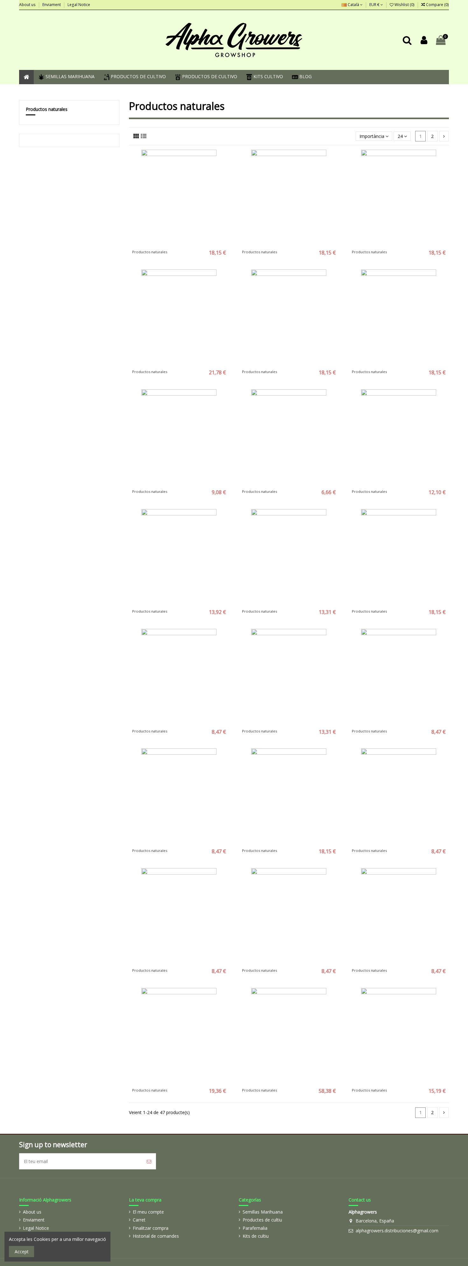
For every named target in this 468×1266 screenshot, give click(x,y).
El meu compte (148, 1212)
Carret (139, 1220)
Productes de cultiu (262, 1220)
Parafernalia (255, 1228)
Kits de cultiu (256, 1236)
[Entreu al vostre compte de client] (424, 40)
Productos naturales (46, 109)
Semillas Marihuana (263, 1212)
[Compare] (178, 244)
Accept (22, 1252)
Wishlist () (404, 4)
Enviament (52, 4)
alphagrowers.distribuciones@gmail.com (397, 1231)
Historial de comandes (156, 1236)
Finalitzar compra (150, 1228)
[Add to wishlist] (170, 244)
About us (28, 4)
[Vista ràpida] (188, 244)
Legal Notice (78, 4)
